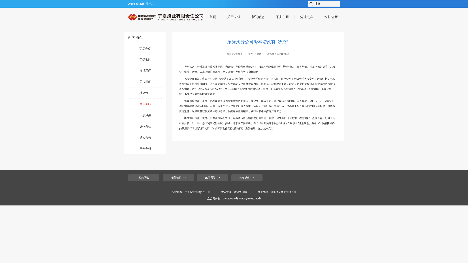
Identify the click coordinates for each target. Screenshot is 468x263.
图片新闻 (145, 81)
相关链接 (176, 177)
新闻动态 (258, 17)
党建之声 (306, 17)
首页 (213, 17)
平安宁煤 (282, 17)
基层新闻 (145, 104)
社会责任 (145, 92)
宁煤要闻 (145, 59)
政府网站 (210, 177)
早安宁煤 (145, 148)
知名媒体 (244, 177)
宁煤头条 (145, 48)
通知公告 (145, 137)
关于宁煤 (233, 17)
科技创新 (331, 17)
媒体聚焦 (145, 126)
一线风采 (145, 115)
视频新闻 (145, 70)
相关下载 (144, 177)
